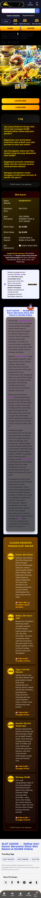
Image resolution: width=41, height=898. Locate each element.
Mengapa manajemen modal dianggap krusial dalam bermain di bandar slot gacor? (20, 175)
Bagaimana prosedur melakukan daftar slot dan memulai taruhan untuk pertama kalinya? (19, 164)
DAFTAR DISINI (20, 101)
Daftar (20, 895)
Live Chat (35, 895)
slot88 (11, 397)
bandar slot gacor (25, 321)
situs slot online (21, 356)
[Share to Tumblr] (36, 882)
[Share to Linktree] (18, 882)
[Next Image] (39, 66)
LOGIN (10, 28)
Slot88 (17, 274)
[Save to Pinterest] (24, 882)
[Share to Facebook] (12, 882)
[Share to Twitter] (6, 882)
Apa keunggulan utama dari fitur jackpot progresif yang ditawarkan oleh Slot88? (20, 153)
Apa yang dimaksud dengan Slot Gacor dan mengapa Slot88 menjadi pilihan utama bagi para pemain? (19, 130)
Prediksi (28, 895)
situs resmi (26, 459)
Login (12, 895)
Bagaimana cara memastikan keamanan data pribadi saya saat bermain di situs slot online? (19, 142)
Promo (4, 895)
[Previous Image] (1, 66)
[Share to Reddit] (30, 882)
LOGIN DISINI (20, 107)
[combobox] (18, 11)
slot (19, 518)
